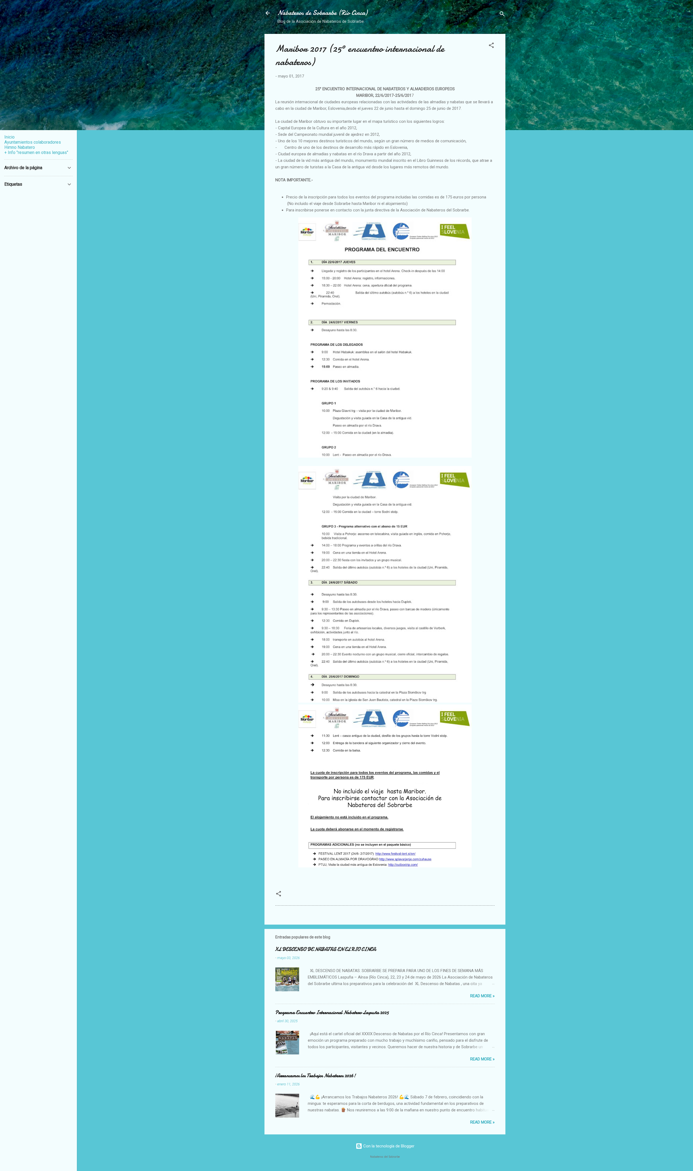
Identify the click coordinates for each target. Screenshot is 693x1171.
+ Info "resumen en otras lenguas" (36, 152)
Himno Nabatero (19, 147)
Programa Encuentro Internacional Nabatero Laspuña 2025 (332, 1012)
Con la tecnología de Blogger (388, 1146)
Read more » (482, 995)
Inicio (9, 137)
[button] (491, 46)
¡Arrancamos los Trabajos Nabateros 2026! (315, 1075)
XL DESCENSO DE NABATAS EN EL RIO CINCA (325, 949)
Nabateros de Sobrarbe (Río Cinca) (322, 12)
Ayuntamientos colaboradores (32, 142)
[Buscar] (502, 15)
